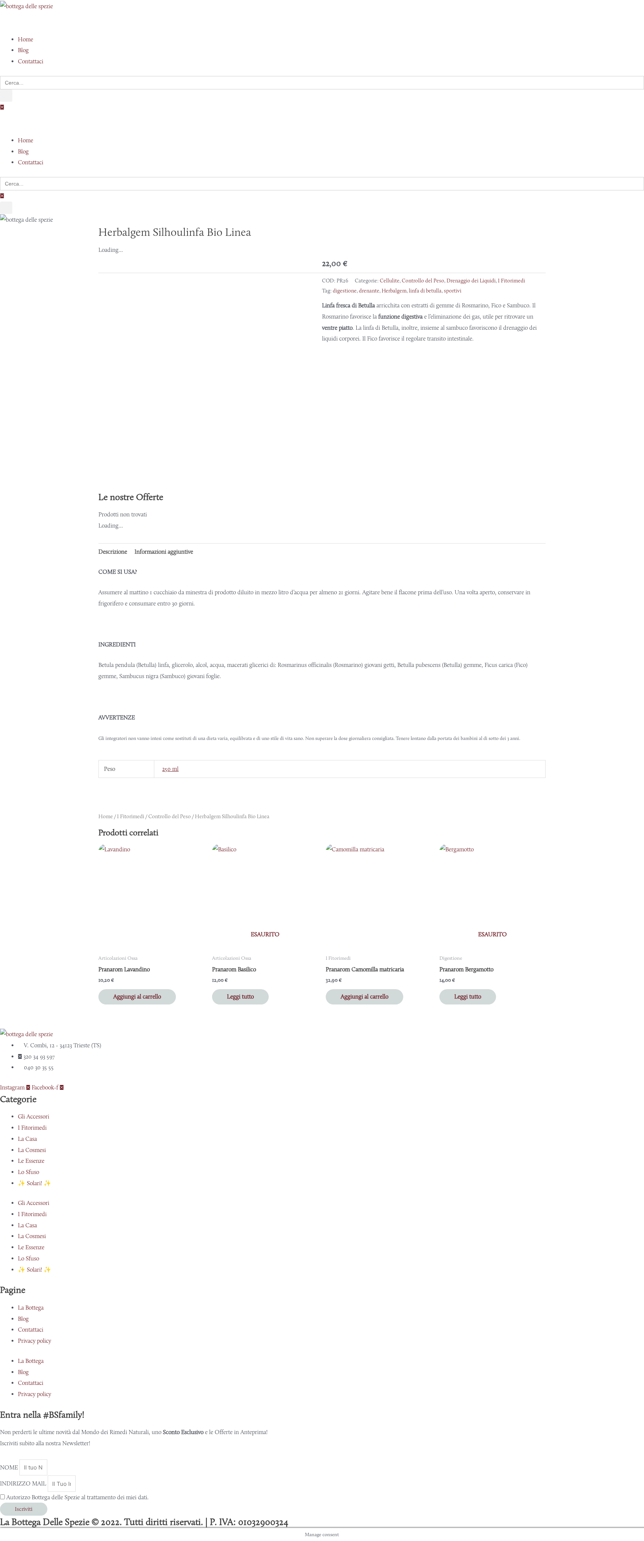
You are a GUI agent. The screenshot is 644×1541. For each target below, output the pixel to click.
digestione (345, 290)
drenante (369, 290)
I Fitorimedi (511, 280)
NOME (9, 1467)
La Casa (27, 1138)
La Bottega (31, 1307)
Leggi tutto (240, 996)
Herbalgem (394, 290)
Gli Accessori (33, 1116)
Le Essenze (31, 1160)
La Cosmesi (32, 1150)
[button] (322, 23)
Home (105, 816)
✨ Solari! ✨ (34, 1183)
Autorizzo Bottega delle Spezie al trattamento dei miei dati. (77, 1497)
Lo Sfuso (28, 1171)
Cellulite (390, 280)
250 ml (170, 768)
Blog (23, 1318)
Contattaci (30, 1329)
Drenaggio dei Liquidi (471, 280)
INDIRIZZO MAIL (24, 1483)
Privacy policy (34, 1340)
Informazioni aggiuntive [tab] (164, 551)
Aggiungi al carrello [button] (137, 996)
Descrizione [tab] (112, 551)
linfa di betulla (425, 290)
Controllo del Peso (423, 280)
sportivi (452, 290)
